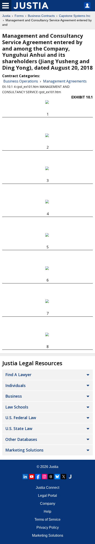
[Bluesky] (57, 476)
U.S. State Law (18, 428)
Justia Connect (47, 487)
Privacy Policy (47, 527)
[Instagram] (44, 476)
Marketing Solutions (24, 450)
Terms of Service (47, 519)
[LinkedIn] (25, 476)
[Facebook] (38, 476)
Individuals (15, 385)
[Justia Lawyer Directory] (70, 476)
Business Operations (20, 81)
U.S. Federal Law (20, 417)
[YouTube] (31, 476)
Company (47, 503)
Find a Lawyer (18, 374)
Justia (6, 16)
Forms (19, 16)
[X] (63, 476)
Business (13, 396)
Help (47, 511)
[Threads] (50, 476)
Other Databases (21, 439)
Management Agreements (65, 81)
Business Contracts (41, 16)
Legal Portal (47, 495)
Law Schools (16, 407)
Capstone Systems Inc (74, 16)
